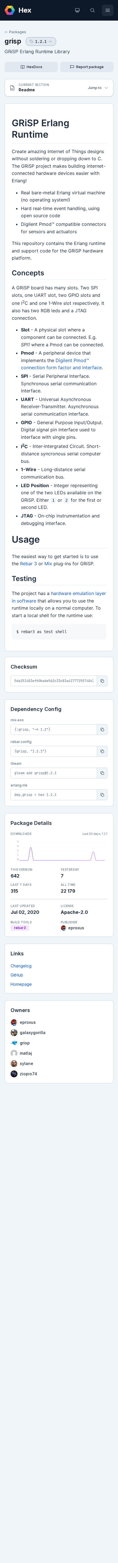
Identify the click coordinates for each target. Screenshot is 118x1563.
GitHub (17, 975)
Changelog (21, 965)
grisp (13, 41)
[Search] (92, 10)
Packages (17, 32)
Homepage (21, 984)
